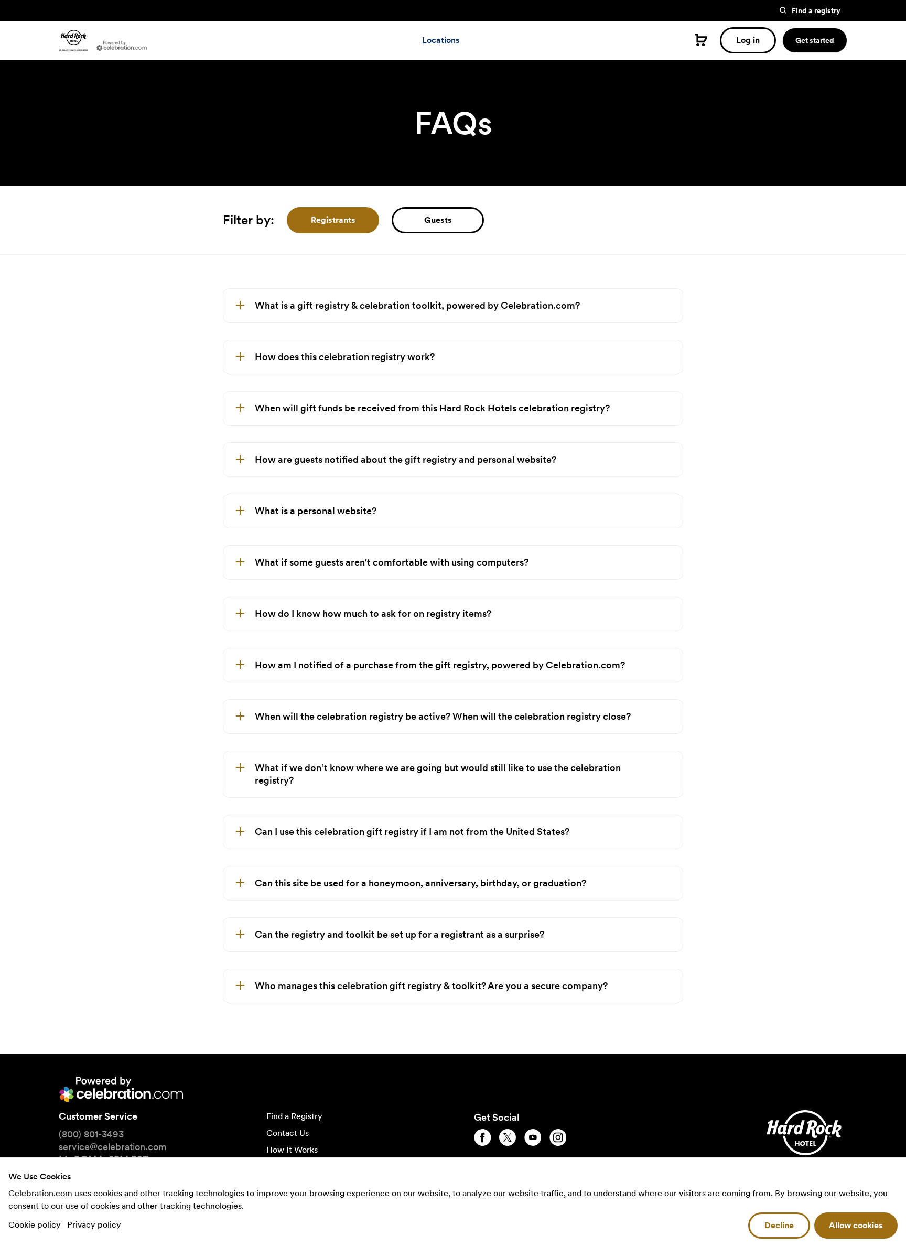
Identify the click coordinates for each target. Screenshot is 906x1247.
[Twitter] (507, 1137)
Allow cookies (856, 1225)
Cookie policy (35, 1225)
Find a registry (816, 10)
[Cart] (701, 39)
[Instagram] (557, 1137)
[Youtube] (532, 1137)
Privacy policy (94, 1225)
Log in (748, 40)
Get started (814, 40)
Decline (779, 1225)
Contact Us (287, 1133)
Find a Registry (294, 1116)
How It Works (292, 1150)
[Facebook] (482, 1137)
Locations (440, 40)
